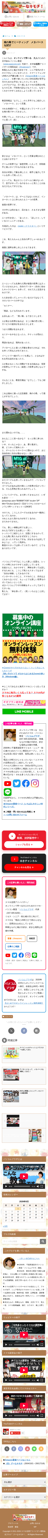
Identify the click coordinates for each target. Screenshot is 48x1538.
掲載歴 (32, 938)
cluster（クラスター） (27, 226)
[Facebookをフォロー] (13, 1448)
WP (35, 1527)
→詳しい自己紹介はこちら (28, 1258)
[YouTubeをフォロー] (27, 1448)
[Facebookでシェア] (24, 1031)
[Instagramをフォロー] (20, 1448)
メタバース (8, 1016)
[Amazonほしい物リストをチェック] (41, 1448)
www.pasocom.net (12, 64)
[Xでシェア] (11, 1031)
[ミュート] (38, 1186)
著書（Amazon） (15, 938)
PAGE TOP (44, 1490)
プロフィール (13, 1523)
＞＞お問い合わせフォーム (15, 815)
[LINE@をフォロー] (34, 1448)
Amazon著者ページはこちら (17, 1460)
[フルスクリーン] (42, 1186)
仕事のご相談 (13, 946)
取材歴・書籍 (13, 1527)
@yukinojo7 (25, 67)
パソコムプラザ (26, 909)
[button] (37, 1031)
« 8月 (5, 1226)
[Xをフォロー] (6, 1448)
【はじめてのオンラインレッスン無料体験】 (23, 1003)
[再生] (6, 1186)
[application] (24, 1176)
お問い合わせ (35, 1523)
